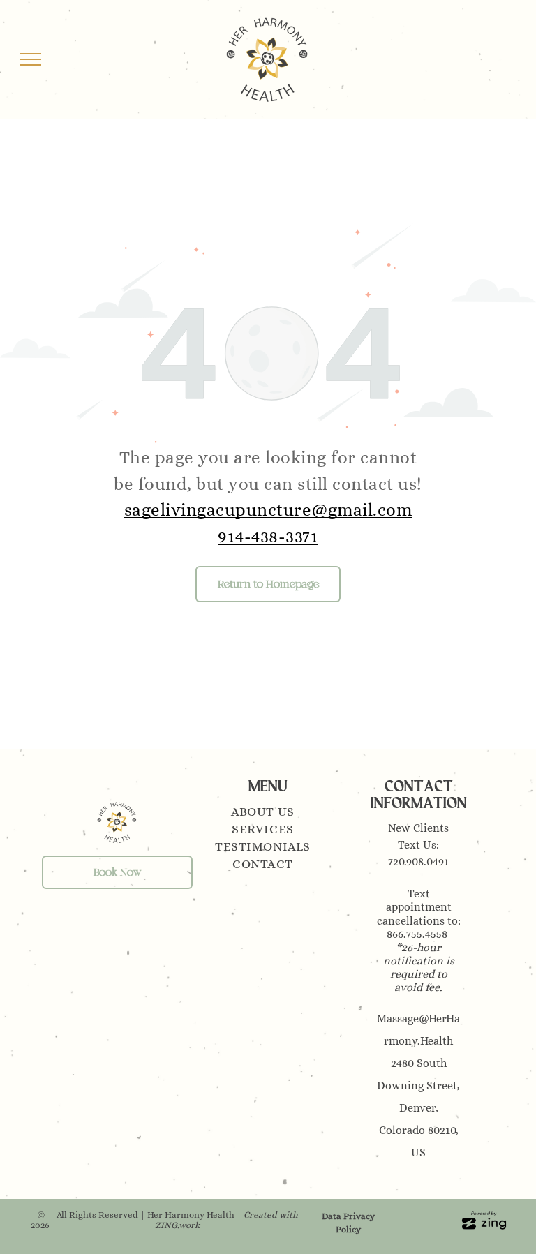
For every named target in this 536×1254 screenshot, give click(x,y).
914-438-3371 (268, 536)
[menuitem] (268, 813)
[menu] (31, 59)
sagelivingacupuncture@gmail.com (268, 510)
